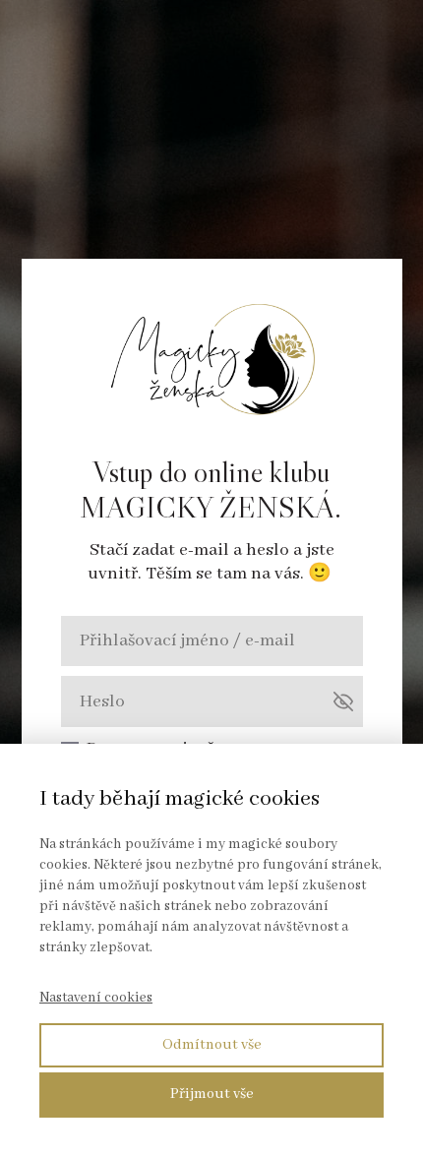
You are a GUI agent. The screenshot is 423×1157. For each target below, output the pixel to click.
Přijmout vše (212, 1094)
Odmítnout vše (212, 1045)
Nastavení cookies (95, 997)
